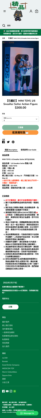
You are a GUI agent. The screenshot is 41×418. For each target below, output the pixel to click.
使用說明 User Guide (28, 150)
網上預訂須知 (7, 325)
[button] (20, 132)
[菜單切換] (4, 11)
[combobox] (20, 119)
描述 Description (11, 150)
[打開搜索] (4, 25)
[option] (20, 68)
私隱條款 (5, 339)
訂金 (3, 114)
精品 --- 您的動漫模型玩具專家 (18, 410)
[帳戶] (31, 10)
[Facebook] (3, 391)
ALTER (5, 358)
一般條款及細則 (8, 332)
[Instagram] (11, 391)
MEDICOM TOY (8, 368)
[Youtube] (7, 391)
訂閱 (10, 307)
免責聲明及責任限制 (10, 336)
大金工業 (5, 382)
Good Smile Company (10, 365)
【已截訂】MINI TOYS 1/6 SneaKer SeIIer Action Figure (23, 38)
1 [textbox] (4, 120)
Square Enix (7, 375)
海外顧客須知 (7, 329)
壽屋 (4, 379)
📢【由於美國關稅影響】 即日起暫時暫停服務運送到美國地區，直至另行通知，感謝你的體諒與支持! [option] (20, 32)
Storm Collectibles (9, 372)
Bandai (5, 361)
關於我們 (5, 322)
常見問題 (5, 343)
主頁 (3, 38)
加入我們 (5, 346)
